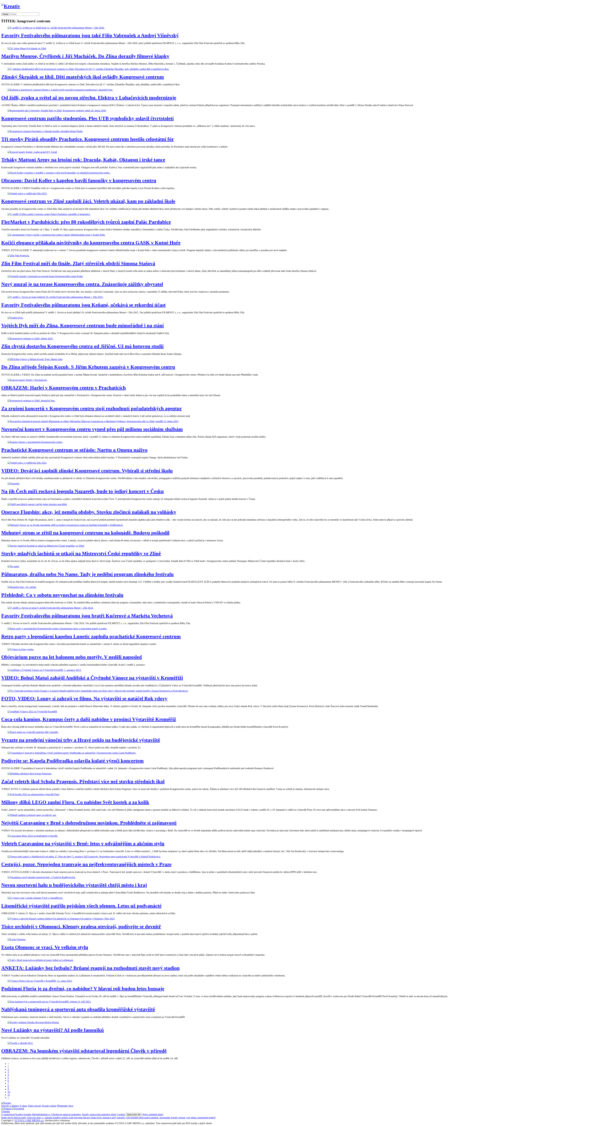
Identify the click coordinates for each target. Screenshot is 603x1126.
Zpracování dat (134, 1114)
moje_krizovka (29, 1117)
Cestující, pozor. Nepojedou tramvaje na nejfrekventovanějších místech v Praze (86, 864)
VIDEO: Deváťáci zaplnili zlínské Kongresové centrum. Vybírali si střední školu (87, 470)
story (114, 1117)
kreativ (175, 1117)
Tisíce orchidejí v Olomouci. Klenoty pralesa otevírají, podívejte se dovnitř (81, 926)
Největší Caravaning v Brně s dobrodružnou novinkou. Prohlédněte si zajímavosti (89, 823)
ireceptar (78, 1117)
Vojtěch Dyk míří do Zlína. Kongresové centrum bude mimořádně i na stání (82, 325)
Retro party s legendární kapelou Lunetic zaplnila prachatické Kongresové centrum (91, 636)
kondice (57, 1117)
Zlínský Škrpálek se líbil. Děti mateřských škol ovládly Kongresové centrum (82, 77)
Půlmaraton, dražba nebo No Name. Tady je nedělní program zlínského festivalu (87, 574)
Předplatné (62, 1105)
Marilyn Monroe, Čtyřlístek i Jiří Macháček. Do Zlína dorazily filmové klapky (85, 56)
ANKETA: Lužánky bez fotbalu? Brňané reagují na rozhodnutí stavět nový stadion (90, 968)
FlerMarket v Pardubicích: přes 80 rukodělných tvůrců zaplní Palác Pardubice (86, 222)
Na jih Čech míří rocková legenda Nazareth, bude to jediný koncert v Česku (82, 491)
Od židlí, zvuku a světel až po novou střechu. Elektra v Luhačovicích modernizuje (88, 97)
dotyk (10, 1117)
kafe (71, 1117)
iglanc (194, 1117)
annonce (107, 1117)
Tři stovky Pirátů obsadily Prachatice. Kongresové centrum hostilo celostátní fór (87, 139)
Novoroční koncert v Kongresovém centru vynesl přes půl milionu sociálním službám (92, 429)
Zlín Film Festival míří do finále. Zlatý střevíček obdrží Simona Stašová (78, 263)
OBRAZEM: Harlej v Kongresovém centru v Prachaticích (63, 387)
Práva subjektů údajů (152, 1114)
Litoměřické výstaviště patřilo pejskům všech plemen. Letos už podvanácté (81, 906)
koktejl (212, 1117)
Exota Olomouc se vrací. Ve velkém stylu (44, 947)
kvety (100, 1117)
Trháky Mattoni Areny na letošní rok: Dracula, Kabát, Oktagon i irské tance (83, 159)
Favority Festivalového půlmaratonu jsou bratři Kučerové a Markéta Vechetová (87, 615)
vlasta (93, 1117)
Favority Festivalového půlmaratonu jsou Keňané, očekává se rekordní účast (83, 305)
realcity (65, 1117)
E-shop (23, 1105)
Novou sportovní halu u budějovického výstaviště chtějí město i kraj (74, 885)
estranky (121, 1117)
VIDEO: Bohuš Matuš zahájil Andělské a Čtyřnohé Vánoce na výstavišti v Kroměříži (92, 678)
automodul (203, 1117)
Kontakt (27, 1114)
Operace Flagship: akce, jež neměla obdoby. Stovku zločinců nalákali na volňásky (88, 512)
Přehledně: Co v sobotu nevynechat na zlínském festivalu (62, 595)
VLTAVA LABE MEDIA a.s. (29, 1120)
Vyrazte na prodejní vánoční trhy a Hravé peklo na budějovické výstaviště (80, 740)
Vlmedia (5, 1111)
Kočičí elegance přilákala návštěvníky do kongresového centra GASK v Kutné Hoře (90, 242)
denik (4, 1117)
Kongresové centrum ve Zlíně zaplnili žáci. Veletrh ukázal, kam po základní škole (88, 201)
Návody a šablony (10, 1105)
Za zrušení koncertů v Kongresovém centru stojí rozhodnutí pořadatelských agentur (91, 408)
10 (9, 1092)
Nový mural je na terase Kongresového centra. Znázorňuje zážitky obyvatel (82, 284)
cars (128, 1117)
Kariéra (19, 1114)
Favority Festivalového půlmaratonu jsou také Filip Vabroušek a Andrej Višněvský (90, 35)
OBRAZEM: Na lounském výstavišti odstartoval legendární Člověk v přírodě (84, 1051)
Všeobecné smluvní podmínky (66, 1114)
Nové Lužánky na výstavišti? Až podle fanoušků (52, 1030)
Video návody (35, 1105)
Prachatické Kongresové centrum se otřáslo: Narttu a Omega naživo (74, 450)
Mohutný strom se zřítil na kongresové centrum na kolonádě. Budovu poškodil (85, 533)
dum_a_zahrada (45, 1117)
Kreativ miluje (49, 1105)
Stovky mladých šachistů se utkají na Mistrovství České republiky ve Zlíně (81, 553)
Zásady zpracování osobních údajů (99, 1114)
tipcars (86, 1117)
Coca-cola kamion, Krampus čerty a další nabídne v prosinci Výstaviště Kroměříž (88, 719)
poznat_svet (185, 1117)
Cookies (121, 1114)
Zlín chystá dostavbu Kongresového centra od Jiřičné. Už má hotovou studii (82, 346)
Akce (70, 1105)
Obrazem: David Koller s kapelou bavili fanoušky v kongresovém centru (78, 180)
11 (9, 1094)
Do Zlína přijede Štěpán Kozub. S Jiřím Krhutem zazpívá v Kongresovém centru (88, 367)
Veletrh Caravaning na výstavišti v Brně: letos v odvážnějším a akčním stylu (82, 843)
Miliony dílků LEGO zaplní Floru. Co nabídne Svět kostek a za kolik (75, 802)
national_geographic (160, 1117)
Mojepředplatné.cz (41, 1114)
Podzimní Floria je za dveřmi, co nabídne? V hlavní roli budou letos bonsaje (82, 988)
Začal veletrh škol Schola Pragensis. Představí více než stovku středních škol (83, 781)
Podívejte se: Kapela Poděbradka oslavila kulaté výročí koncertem (72, 760)
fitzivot (17, 1117)
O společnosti (8, 1114)
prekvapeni (144, 1117)
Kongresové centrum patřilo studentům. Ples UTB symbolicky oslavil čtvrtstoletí (87, 118)
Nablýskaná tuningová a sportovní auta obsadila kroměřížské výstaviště (78, 1009)
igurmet (135, 1117)
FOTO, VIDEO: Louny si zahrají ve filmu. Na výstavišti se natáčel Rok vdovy (84, 698)
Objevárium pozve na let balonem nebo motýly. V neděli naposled (71, 657)
